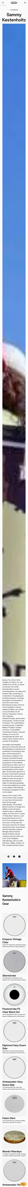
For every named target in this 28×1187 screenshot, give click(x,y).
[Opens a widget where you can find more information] (23, 1184)
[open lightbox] (14, 350)
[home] (14, 2)
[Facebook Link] (14, 856)
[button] (3, 2)
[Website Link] (8, 856)
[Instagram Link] (19, 856)
